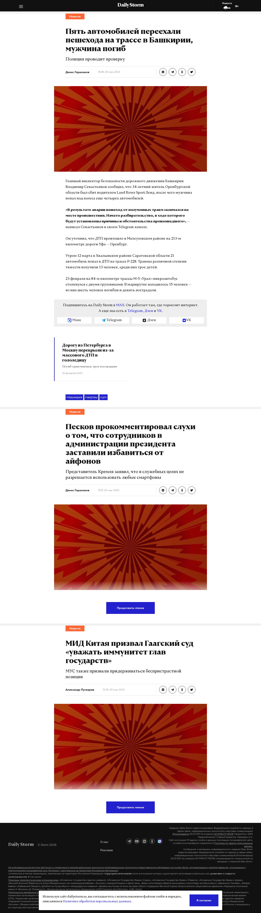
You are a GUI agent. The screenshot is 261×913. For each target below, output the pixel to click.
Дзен (148, 311)
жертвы (91, 397)
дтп (103, 397)
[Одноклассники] (152, 841)
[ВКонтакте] (144, 841)
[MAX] (159, 841)
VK (159, 311)
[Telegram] (129, 841)
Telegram (135, 311)
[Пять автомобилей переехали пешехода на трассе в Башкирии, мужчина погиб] (163, 72)
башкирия (74, 397)
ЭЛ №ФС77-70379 (223, 834)
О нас (104, 842)
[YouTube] (136, 841)
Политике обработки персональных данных (97, 901)
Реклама (106, 850)
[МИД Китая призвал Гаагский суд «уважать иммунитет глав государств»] (163, 690)
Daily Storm (130, 5)
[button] (21, 7)
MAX (120, 305)
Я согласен (204, 900)
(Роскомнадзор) (181, 834)
